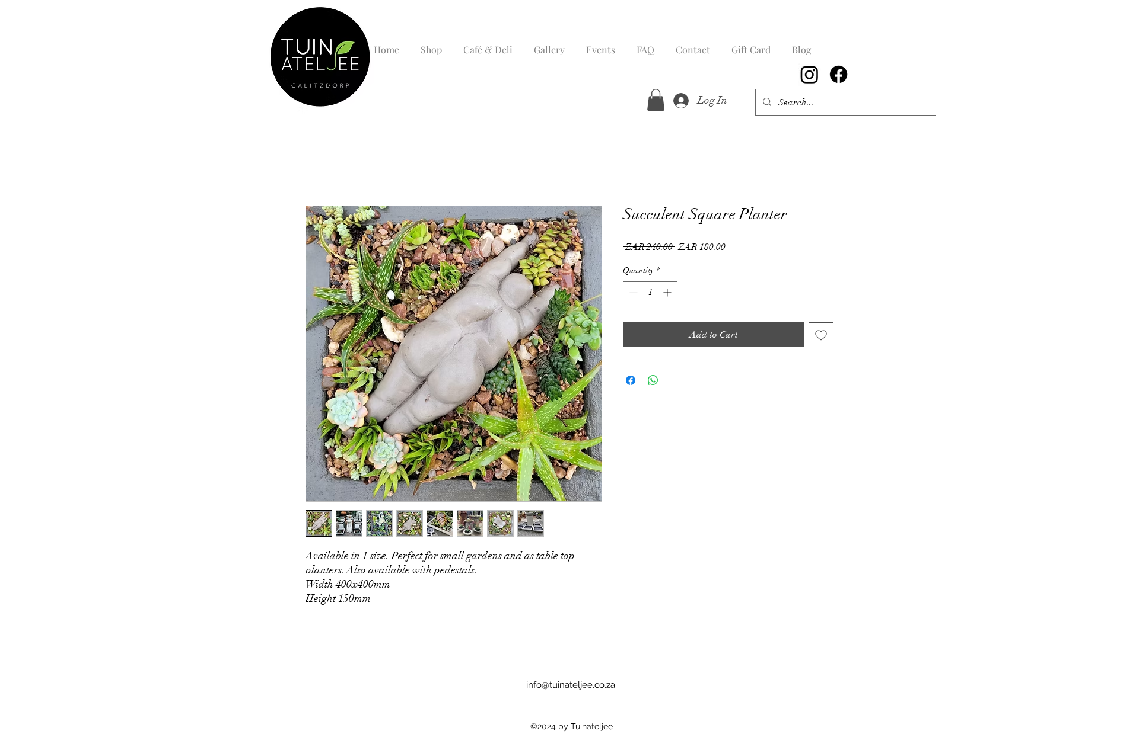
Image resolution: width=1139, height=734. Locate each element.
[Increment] (668, 292)
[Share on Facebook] (630, 380)
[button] (656, 100)
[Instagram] (809, 74)
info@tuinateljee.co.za (570, 684)
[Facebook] (838, 74)
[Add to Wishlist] (821, 334)
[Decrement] (632, 292)
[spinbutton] (650, 292)
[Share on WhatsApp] (653, 380)
